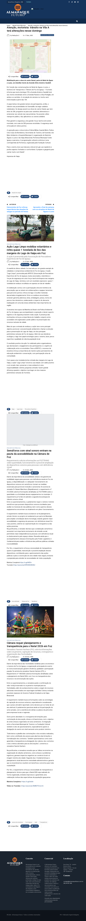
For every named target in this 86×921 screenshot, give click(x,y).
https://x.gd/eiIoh (27, 782)
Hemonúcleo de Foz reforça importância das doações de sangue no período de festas (17, 209)
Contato (28, 2)
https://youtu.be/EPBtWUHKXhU (24, 565)
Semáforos (34, 601)
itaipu (13, 409)
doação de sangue (16, 192)
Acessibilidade (15, 601)
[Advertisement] (30, 174)
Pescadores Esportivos (30, 409)
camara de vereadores (17, 822)
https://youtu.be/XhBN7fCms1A (32, 786)
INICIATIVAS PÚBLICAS (47, 35)
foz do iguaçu (28, 822)
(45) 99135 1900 (67, 883)
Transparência (43, 822)
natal (36, 822)
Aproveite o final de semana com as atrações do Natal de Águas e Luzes (43, 209)
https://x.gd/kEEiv (26, 562)
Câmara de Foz (25, 601)
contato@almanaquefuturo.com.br (73, 881)
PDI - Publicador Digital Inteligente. (69, 915)
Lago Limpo (19, 409)
